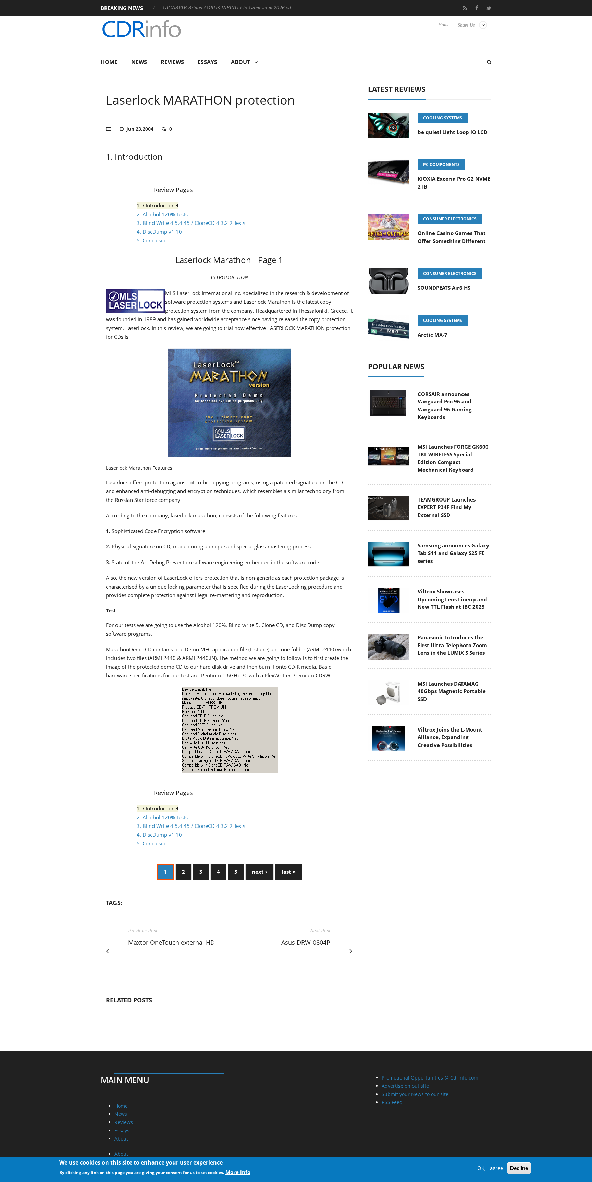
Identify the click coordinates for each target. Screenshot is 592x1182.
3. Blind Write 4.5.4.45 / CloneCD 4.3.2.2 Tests (191, 222)
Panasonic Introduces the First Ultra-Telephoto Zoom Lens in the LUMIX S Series (452, 645)
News (139, 62)
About (240, 62)
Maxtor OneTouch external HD (171, 942)
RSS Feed (392, 1102)
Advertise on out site (405, 1086)
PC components (441, 164)
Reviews (172, 62)
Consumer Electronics (450, 219)
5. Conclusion (153, 240)
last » (289, 871)
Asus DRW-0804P (305, 942)
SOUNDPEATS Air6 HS (444, 287)
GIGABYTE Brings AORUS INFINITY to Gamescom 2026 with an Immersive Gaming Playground (238, 7)
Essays (207, 62)
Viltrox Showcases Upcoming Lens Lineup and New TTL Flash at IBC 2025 (452, 599)
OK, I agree (490, 1168)
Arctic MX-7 (432, 334)
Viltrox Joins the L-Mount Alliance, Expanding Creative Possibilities (450, 737)
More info (237, 1172)
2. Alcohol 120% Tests (162, 214)
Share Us (466, 25)
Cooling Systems (442, 118)
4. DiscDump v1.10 (159, 231)
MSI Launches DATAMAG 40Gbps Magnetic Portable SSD (452, 691)
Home (443, 24)
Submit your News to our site (415, 1094)
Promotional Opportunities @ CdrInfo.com (430, 1077)
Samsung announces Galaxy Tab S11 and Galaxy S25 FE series (453, 553)
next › (259, 871)
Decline (519, 1168)
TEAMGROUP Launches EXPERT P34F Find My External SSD (447, 507)
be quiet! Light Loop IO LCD (453, 132)
